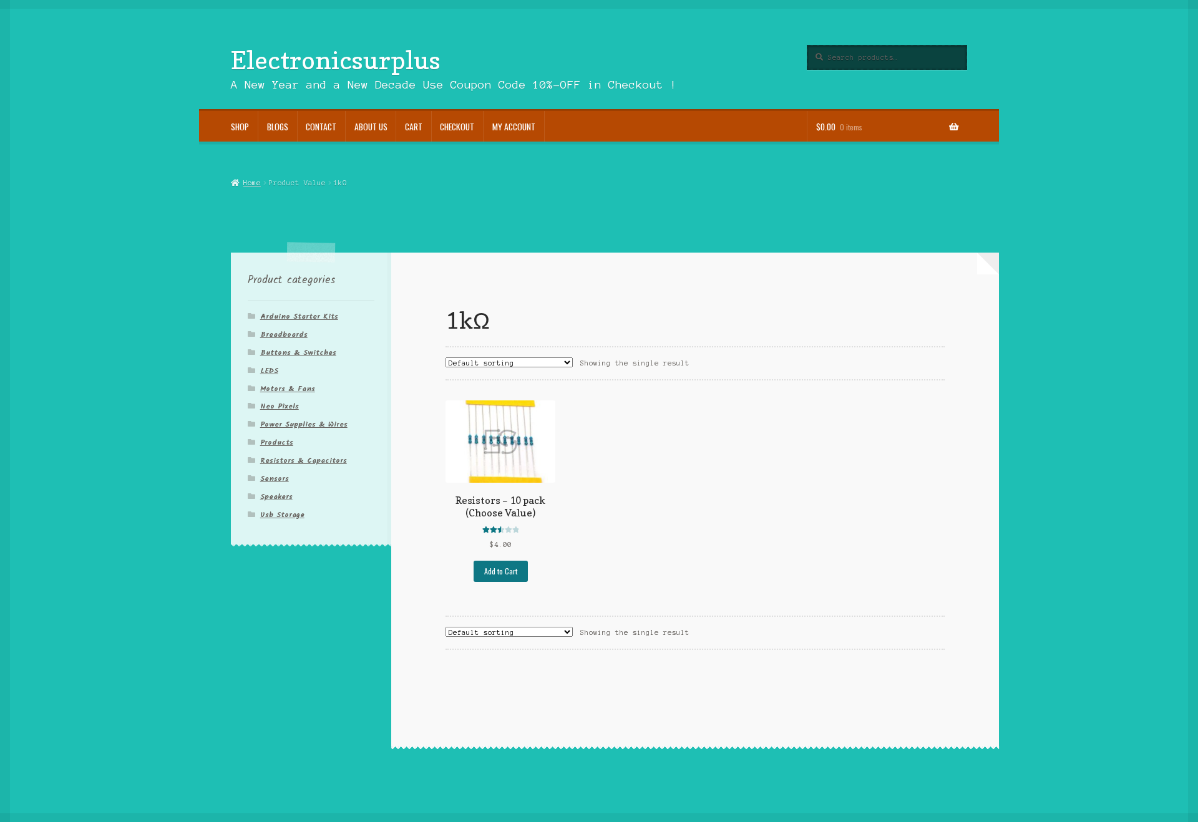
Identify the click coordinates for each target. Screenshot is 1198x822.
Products (276, 442)
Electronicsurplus (336, 60)
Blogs (277, 126)
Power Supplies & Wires (304, 424)
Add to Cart (500, 571)
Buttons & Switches (298, 353)
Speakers (276, 497)
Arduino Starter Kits (299, 316)
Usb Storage (282, 515)
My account (513, 126)
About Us (370, 126)
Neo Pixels (279, 406)
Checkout (457, 126)
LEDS (269, 371)
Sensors (274, 479)
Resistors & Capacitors (303, 461)
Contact (321, 126)
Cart (413, 126)
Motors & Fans (287, 389)
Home (251, 182)
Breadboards (284, 335)
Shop (240, 126)
